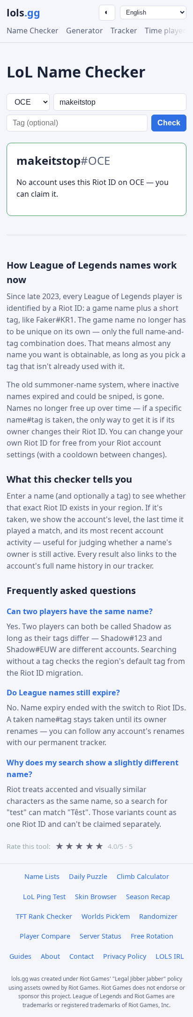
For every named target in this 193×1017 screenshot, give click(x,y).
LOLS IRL (170, 956)
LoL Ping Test (44, 896)
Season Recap (148, 896)
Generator (84, 30)
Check (168, 123)
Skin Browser (96, 896)
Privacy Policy (124, 956)
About (50, 956)
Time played (166, 30)
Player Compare (45, 936)
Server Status (100, 936)
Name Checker (33, 30)
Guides (20, 956)
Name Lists (41, 876)
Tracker (124, 30)
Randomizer (158, 916)
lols (23, 12)
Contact (81, 956)
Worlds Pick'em (106, 916)
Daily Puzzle (88, 876)
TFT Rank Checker (44, 916)
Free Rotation (152, 936)
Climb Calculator (143, 876)
